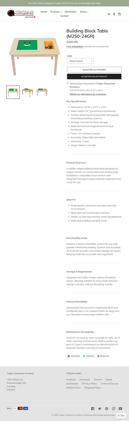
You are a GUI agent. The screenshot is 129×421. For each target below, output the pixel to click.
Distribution (72, 383)
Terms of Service (109, 383)
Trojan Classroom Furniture (71, 415)
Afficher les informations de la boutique (88, 94)
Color (69, 55)
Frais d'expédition (75, 46)
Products (71, 379)
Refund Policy (73, 387)
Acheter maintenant (94, 76)
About (109, 379)
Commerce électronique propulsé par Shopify (102, 415)
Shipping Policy (93, 387)
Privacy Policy (89, 383)
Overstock (84, 379)
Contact (98, 379)
